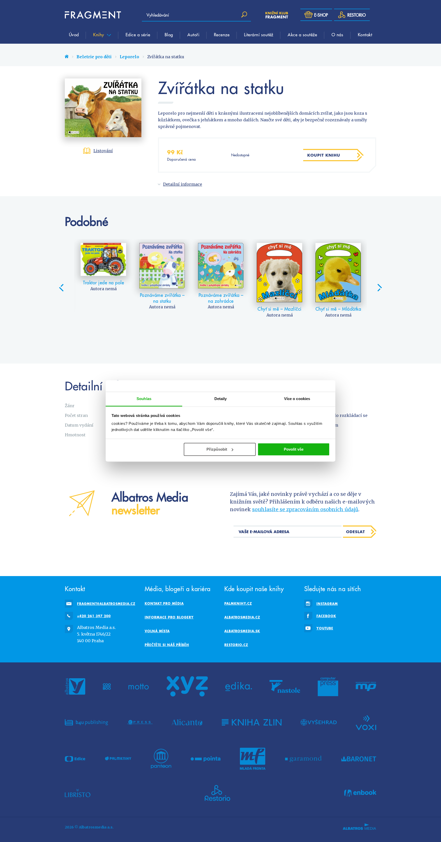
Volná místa (157, 631)
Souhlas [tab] (144, 398)
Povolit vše (293, 449)
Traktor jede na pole (103, 282)
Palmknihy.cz (238, 603)
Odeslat (355, 531)
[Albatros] (75, 686)
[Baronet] (359, 758)
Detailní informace (182, 184)
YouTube (324, 628)
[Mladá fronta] (252, 758)
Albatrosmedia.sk (242, 631)
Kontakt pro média (164, 603)
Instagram (327, 603)
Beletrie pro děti (94, 56)
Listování (103, 150)
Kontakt (365, 34)
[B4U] (86, 722)
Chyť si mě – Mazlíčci (280, 309)
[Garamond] (303, 758)
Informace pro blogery (169, 617)
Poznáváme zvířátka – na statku (162, 298)
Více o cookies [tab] (297, 398)
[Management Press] (366, 686)
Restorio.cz (236, 644)
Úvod (74, 34)
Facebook (326, 616)
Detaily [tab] (220, 398)
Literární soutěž (258, 34)
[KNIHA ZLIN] (251, 722)
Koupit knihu (323, 155)
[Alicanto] (187, 722)
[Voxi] (366, 722)
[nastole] (285, 686)
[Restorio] (217, 793)
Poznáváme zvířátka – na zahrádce (221, 298)
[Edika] (239, 686)
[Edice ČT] (75, 758)
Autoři (193, 34)
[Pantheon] (161, 758)
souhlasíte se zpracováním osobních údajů (305, 509)
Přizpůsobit (216, 449)
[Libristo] (77, 793)
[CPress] (139, 722)
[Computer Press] (328, 686)
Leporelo (129, 56)
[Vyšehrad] (318, 722)
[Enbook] (360, 793)
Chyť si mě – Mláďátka (338, 309)
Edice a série (138, 34)
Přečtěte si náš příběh (167, 644)
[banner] (93, 14)
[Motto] (138, 686)
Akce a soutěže (302, 34)
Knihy (99, 34)
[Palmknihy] (118, 758)
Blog (169, 34)
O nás (338, 34)
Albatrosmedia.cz (242, 617)
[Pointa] (205, 758)
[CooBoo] (106, 686)
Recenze (222, 34)
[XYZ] (187, 686)
